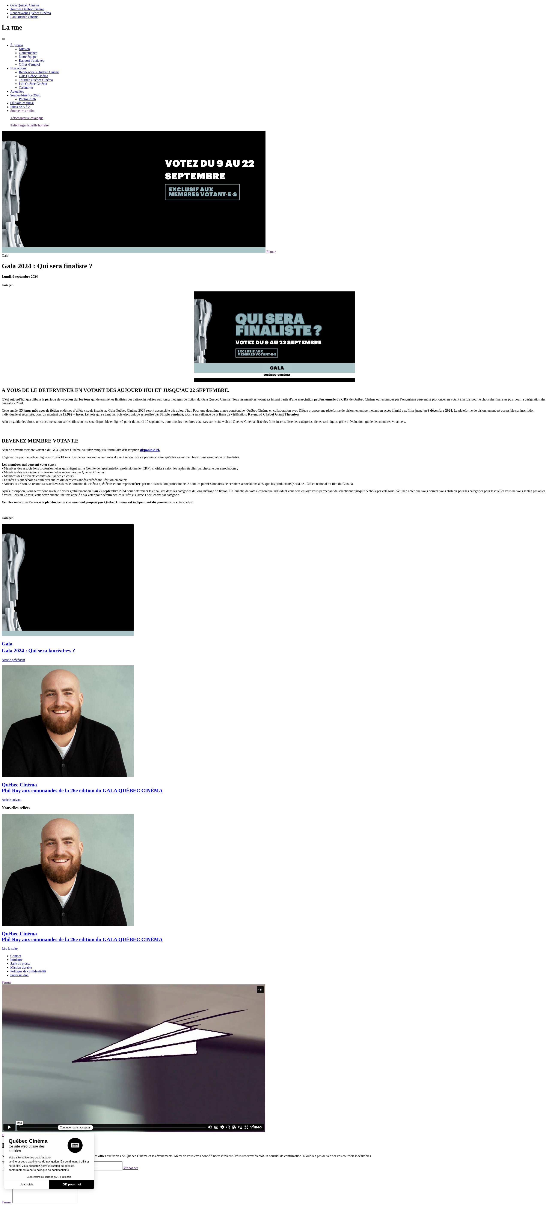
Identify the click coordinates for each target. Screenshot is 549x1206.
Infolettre (16, 960)
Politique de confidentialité (28, 971)
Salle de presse (20, 963)
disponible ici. (150, 450)
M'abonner (130, 1168)
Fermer (6, 982)
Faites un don (19, 975)
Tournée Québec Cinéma (27, 9)
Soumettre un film (22, 110)
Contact (15, 956)
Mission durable (21, 967)
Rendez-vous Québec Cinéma (30, 13)
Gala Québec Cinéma (24, 5)
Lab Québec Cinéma (24, 17)
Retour (271, 252)
